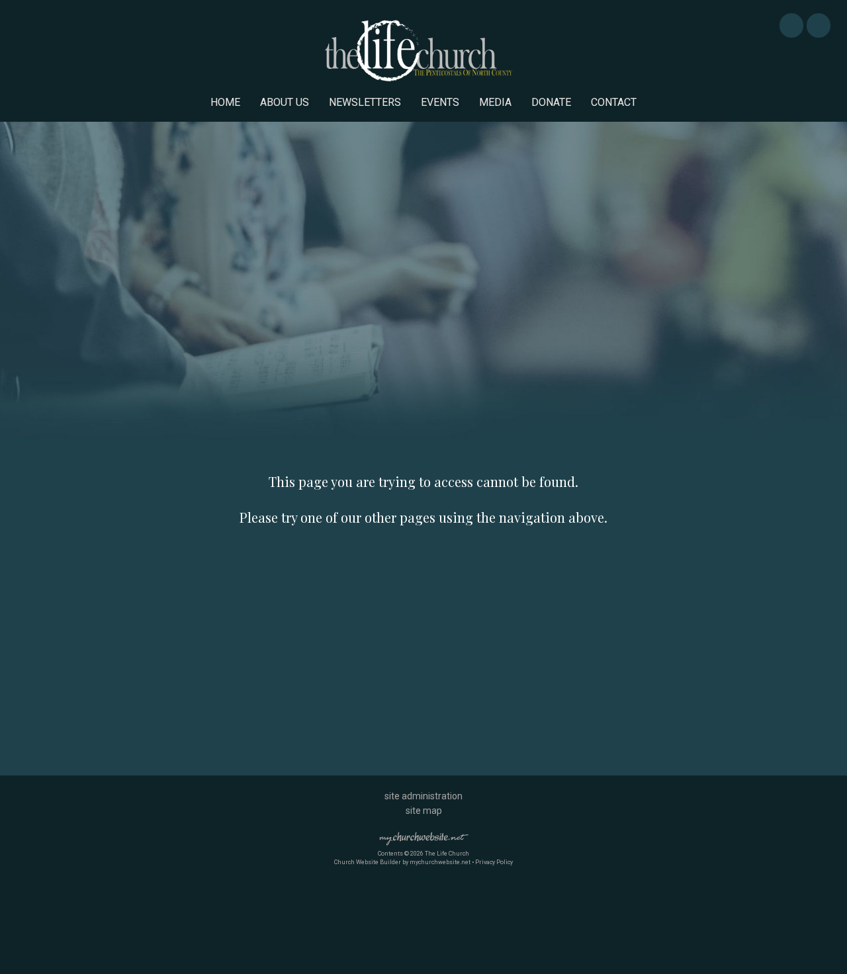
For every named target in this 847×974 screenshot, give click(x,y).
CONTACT (614, 102)
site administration (423, 796)
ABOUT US (284, 102)
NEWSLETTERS (365, 102)
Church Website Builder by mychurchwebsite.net (402, 862)
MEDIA (495, 102)
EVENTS (440, 102)
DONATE (551, 102)
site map (424, 810)
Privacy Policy (494, 862)
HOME (225, 102)
